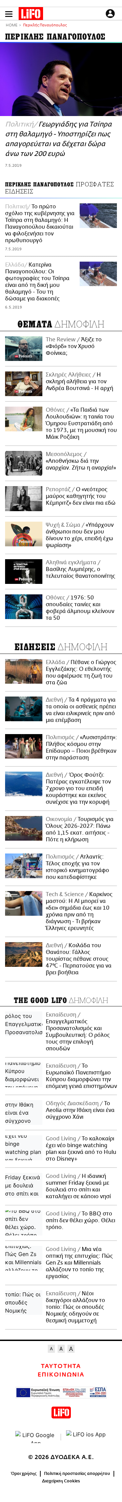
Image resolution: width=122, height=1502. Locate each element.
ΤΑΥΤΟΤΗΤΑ (61, 1366)
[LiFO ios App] (86, 1437)
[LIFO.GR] (31, 15)
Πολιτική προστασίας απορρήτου (77, 1473)
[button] (9, 14)
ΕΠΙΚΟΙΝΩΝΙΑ (61, 1374)
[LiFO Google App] (35, 1437)
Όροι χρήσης (24, 1473)
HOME (11, 25)
